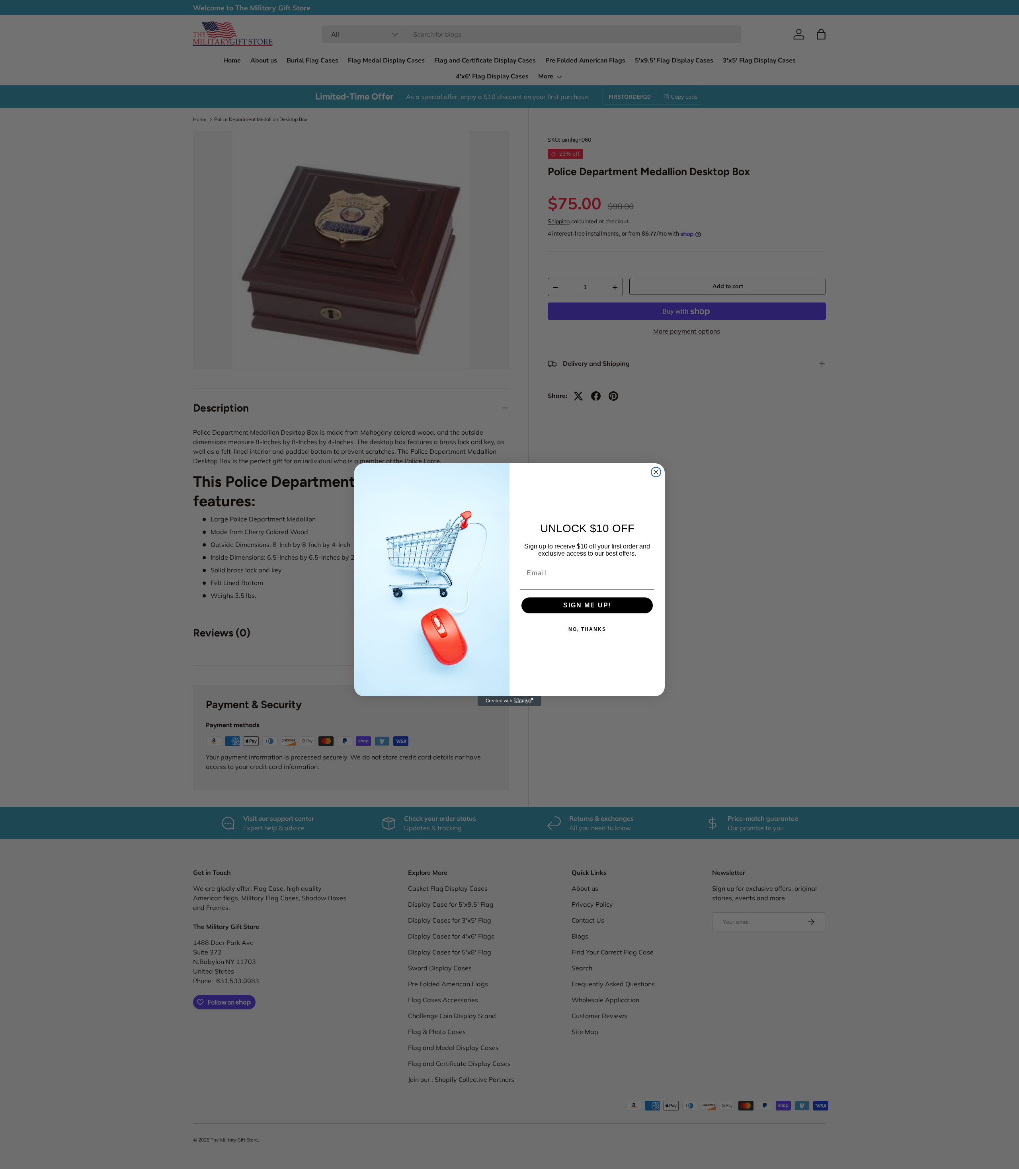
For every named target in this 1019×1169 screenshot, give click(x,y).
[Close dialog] (656, 472)
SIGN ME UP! (587, 605)
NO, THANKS (587, 629)
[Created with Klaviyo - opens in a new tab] (509, 701)
